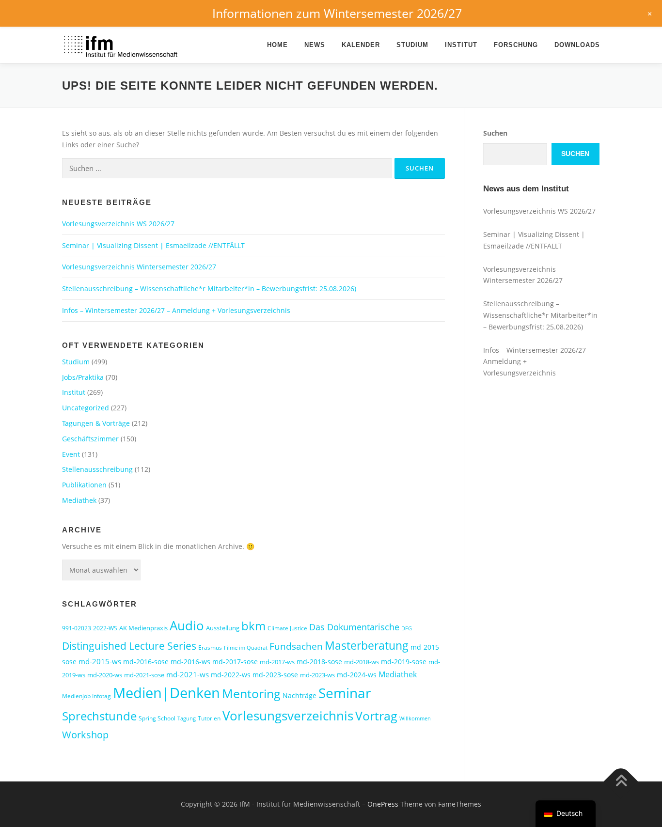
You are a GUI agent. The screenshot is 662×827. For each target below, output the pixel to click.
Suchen (495, 133)
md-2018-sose (319, 661)
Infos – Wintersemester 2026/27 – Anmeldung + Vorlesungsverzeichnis (176, 310)
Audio (187, 625)
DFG (406, 628)
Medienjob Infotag (86, 696)
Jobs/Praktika (83, 377)
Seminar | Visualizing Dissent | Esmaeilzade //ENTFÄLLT (153, 245)
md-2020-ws (104, 675)
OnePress (382, 804)
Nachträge (299, 695)
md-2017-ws (277, 661)
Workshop (85, 734)
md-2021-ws (187, 674)
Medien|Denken (166, 692)
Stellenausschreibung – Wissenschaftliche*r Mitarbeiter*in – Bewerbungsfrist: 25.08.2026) (209, 288)
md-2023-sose (275, 674)
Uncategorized (85, 407)
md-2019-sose (403, 661)
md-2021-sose (144, 675)
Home (277, 44)
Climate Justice (287, 628)
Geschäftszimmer (90, 438)
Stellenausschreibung (97, 469)
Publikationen (84, 484)
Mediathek (79, 500)
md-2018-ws (361, 661)
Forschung (516, 44)
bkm (253, 626)
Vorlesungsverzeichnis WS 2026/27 (118, 223)
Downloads (577, 44)
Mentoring (251, 693)
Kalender (361, 44)
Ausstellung (222, 628)
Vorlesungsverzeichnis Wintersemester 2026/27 (139, 266)
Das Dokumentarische (354, 627)
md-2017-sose (235, 661)
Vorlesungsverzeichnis (287, 715)
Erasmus (210, 647)
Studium (412, 44)
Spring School (157, 718)
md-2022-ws (231, 674)
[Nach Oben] (621, 782)
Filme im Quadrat (246, 647)
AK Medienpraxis (143, 628)
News (314, 44)
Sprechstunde (99, 716)
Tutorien (209, 718)
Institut (461, 44)
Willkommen (415, 718)
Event (71, 454)
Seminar (344, 693)
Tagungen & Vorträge (96, 423)
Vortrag (376, 716)
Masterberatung (367, 645)
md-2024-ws (357, 674)
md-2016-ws (190, 661)
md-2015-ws (100, 661)
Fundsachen (296, 646)
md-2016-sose (146, 661)
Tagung (186, 718)
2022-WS (105, 628)
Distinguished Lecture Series (129, 646)
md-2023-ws (317, 675)
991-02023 (76, 628)
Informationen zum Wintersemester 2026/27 (337, 13)
